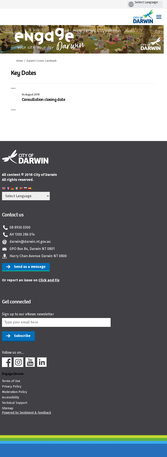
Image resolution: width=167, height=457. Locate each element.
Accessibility (10, 397)
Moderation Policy (14, 392)
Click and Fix (48, 280)
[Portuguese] (21, 189)
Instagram (18, 362)
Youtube (30, 362)
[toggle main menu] (159, 17)
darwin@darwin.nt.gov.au (30, 242)
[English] (3, 189)
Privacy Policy (11, 386)
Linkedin (42, 362)
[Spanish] (30, 189)
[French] (8, 189)
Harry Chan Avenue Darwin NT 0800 (38, 256)
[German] (12, 189)
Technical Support (14, 403)
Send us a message (29, 267)
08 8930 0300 (20, 227)
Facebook (7, 362)
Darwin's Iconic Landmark (42, 60)
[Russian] (25, 189)
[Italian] (16, 189)
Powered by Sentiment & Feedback (26, 413)
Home (19, 60)
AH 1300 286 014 (22, 234)
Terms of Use (11, 381)
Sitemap (7, 408)
